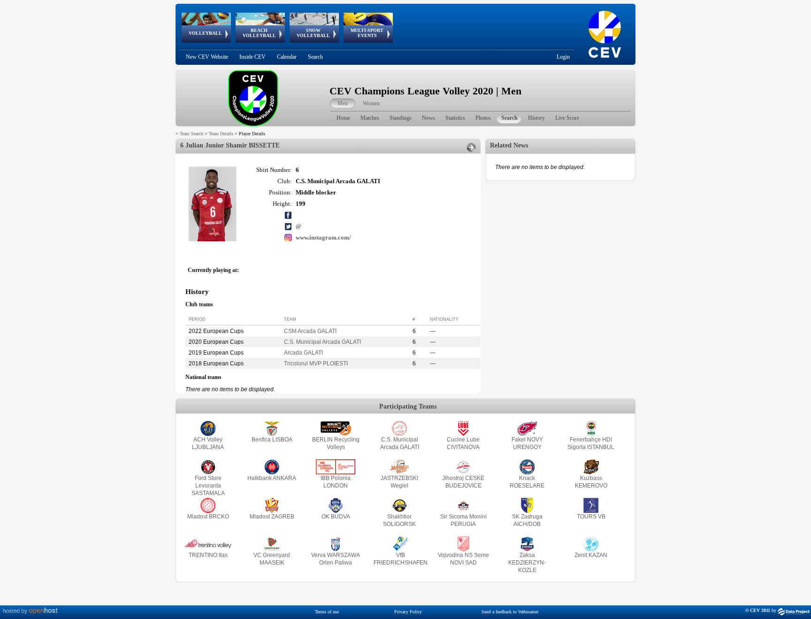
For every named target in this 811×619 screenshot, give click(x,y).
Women (371, 103)
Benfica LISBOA (272, 439)
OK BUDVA (335, 516)
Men (342, 103)
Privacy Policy (408, 611)
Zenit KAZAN (590, 555)
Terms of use (327, 611)
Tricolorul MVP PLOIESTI (316, 363)
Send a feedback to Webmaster (510, 611)
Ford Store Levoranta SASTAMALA (208, 485)
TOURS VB (591, 516)
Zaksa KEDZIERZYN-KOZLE (527, 562)
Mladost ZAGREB (272, 516)
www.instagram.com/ (323, 237)
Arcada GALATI (303, 352)
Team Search (191, 133)
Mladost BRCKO (208, 516)
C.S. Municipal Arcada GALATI (322, 342)
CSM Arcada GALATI (310, 331)
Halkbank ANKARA (271, 478)
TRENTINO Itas (208, 555)
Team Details (221, 133)
